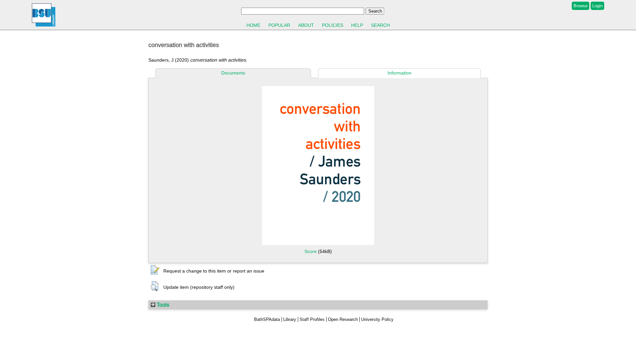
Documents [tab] (233, 73)
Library (289, 319)
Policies (332, 25)
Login (597, 5)
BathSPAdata (267, 319)
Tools (162, 305)
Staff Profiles (312, 319)
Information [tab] (399, 73)
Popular (279, 25)
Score (310, 251)
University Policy (377, 319)
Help (357, 25)
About (306, 25)
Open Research (343, 319)
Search (380, 25)
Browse (580, 5)
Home (253, 25)
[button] (155, 270)
